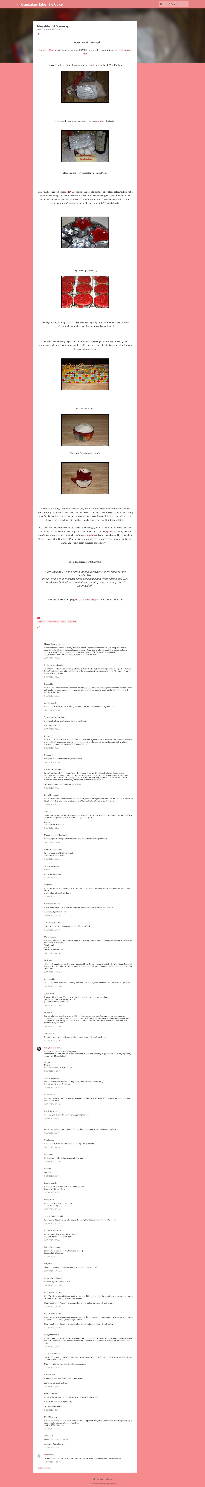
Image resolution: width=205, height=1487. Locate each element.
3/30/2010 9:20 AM (52, 1240)
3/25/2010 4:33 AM (52, 696)
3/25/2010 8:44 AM (52, 788)
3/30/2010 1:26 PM (52, 1367)
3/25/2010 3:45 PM (52, 1087)
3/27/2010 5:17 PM (52, 1192)
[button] (38, 34)
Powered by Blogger (104, 1479)
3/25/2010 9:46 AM (52, 915)
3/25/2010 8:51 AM (52, 804)
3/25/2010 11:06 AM (53, 986)
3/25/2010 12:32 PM (53, 1041)
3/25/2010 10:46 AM (53, 953)
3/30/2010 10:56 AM (53, 1271)
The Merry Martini (47, 50)
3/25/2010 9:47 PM (52, 1147)
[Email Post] (38, 619)
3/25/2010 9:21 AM (52, 828)
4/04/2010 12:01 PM (53, 1462)
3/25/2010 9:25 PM (52, 1133)
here (78, 599)
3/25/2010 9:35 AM (52, 859)
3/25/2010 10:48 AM (53, 972)
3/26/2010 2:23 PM (52, 1176)
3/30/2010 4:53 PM (52, 1429)
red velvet (72, 622)
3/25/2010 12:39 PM (53, 1071)
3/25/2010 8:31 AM (52, 710)
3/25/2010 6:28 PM (52, 1104)
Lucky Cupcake (50, 1048)
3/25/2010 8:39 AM (52, 729)
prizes (63, 622)
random (91, 535)
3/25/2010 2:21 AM (52, 658)
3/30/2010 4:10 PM (52, 1410)
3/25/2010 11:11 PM (53, 1161)
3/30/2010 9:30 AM (52, 1257)
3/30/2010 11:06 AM (53, 1285)
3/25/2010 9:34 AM (52, 842)
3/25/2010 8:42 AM (52, 748)
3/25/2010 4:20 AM (52, 677)
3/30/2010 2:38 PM (52, 1386)
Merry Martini (53, 622)
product (111, 531)
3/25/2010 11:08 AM (53, 1005)
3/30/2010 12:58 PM (53, 1327)
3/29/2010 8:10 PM (52, 1209)
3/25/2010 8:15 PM (52, 1118)
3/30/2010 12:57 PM (53, 1306)
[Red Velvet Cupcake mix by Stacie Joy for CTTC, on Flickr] (85, 102)
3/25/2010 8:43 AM (52, 762)
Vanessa (47, 1454)
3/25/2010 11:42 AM (53, 1026)
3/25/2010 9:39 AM (52, 878)
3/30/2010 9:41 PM (52, 1447)
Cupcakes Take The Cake (42, 4)
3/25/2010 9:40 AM (52, 896)
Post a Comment (44, 1468)
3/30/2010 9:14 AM (52, 1223)
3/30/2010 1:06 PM (52, 1346)
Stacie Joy (91, 599)
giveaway (41, 622)
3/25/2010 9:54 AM (52, 930)
